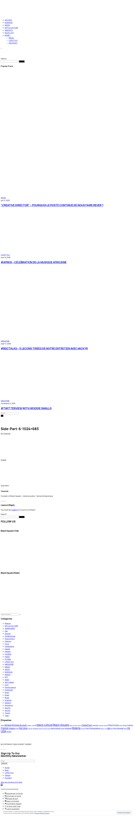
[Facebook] (7, 460)
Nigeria (76, 728)
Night (7, 680)
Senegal (120, 728)
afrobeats (29, 725)
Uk (128, 728)
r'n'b (105, 728)
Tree (7, 715)
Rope (7, 697)
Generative (9, 646)
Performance (10, 687)
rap (108, 728)
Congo (105, 725)
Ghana (12, 728)
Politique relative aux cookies (41, 813)
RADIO (11, 38)
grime (16, 728)
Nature (7, 674)
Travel (7, 713)
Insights (8, 654)
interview (30, 728)
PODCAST (9, 690)
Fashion (8, 641)
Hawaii (7, 649)
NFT (6, 677)
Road (7, 695)
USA (3, 731)
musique (68, 728)
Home (7, 767)
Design (7, 633)
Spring (7, 710)
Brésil (70, 725)
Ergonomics (10, 639)
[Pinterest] (9, 460)
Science (8, 700)
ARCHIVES (13, 43)
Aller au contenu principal (11, 782)
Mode (58, 728)
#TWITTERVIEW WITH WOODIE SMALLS (26, 408)
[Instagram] (5, 500)
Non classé (9, 682)
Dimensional (10, 636)
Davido (120, 725)
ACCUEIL (8, 20)
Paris (87, 728)
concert (100, 725)
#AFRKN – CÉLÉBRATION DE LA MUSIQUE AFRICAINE (34, 262)
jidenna (40, 728)
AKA (33, 725)
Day (6, 631)
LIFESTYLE (13, 40)
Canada (95, 725)
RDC (112, 728)
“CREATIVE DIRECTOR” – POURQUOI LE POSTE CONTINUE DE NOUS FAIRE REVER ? (52, 205)
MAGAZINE (5, 341)
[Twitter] (8, 460)
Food (7, 644)
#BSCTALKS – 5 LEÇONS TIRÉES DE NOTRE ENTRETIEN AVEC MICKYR (44, 348)
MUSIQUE (9, 22)
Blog (6, 770)
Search (4, 58)
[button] (2, 785)
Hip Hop (23, 728)
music (62, 728)
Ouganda (83, 728)
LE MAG (8, 659)
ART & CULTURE (11, 28)
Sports (7, 708)
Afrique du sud (18, 725)
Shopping (9, 705)
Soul (125, 728)
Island (7, 656)
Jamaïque (35, 728)
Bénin (79, 725)
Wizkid (9, 732)
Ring (115, 728)
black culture (45, 725)
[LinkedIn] (11, 460)
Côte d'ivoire (113, 725)
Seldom (8, 703)
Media (7, 667)
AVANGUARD (10, 628)
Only (7, 685)
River (7, 692)
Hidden (8, 651)
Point (102, 728)
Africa (2, 725)
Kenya (53, 728)
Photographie (95, 728)
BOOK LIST (9, 33)
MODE (7, 25)
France (4, 728)
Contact (8, 778)
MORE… (8, 35)
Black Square (61, 725)
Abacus (8, 623)
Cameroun (87, 725)
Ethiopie (125, 725)
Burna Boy (75, 725)
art (35, 725)
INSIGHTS (9, 30)
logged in (15, 510)
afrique (7, 725)
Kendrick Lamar (46, 728)
